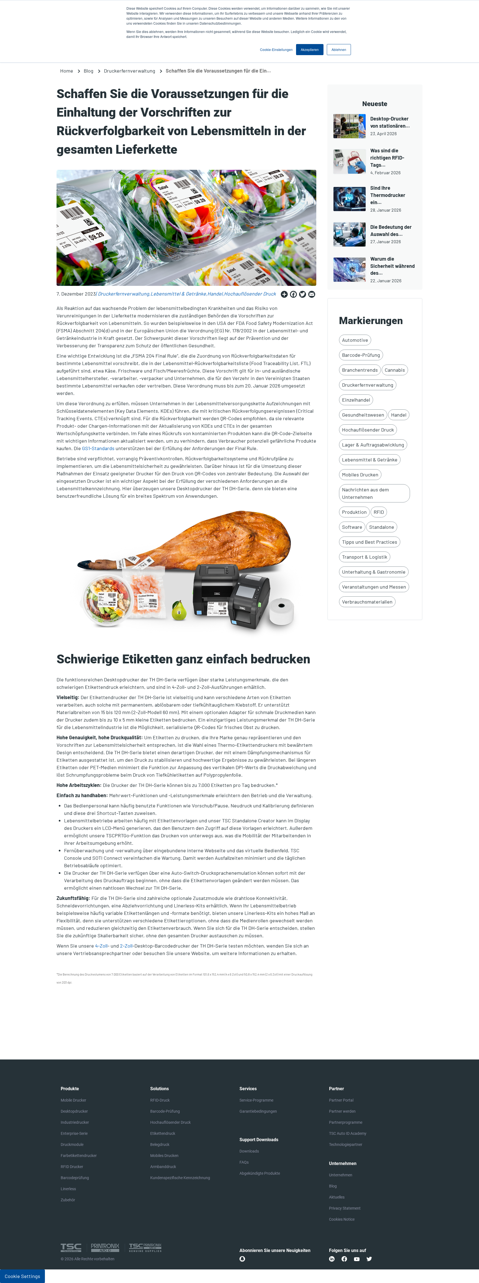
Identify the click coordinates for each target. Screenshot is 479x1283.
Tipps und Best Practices (369, 542)
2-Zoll (126, 946)
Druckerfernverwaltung (129, 71)
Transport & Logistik (364, 557)
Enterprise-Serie (74, 1133)
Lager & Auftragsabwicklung (373, 445)
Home (66, 71)
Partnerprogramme (345, 1122)
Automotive (355, 340)
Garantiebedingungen (258, 1111)
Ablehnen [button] (339, 49)
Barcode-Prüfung (361, 355)
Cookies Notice (342, 1219)
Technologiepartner (345, 1144)
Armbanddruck (163, 1166)
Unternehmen (340, 1175)
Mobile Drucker (73, 1100)
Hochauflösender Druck (250, 294)
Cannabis (395, 370)
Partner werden (342, 1111)
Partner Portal (341, 1100)
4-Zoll (101, 946)
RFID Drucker (72, 1166)
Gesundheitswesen (363, 415)
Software (352, 527)
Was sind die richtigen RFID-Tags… (387, 157)
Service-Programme (256, 1100)
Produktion (354, 512)
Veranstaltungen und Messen (374, 587)
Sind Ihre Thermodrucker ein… (387, 195)
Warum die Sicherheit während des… (392, 266)
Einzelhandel (356, 400)
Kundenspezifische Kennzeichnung (180, 1178)
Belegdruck (159, 1144)
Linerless (68, 1189)
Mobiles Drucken (360, 474)
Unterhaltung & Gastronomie (374, 572)
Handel (215, 294)
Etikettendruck (162, 1133)
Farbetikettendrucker (79, 1155)
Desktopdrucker (74, 1111)
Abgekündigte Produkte (260, 1173)
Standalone (381, 527)
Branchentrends (360, 370)
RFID (379, 512)
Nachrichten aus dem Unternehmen (365, 493)
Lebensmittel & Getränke (178, 294)
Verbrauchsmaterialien (367, 602)
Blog (88, 71)
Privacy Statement (345, 1208)
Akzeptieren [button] (310, 49)
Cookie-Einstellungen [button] (276, 49)
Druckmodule (72, 1144)
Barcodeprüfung (75, 1178)
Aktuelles (337, 1197)
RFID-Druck (160, 1100)
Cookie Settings (22, 1276)
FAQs (244, 1162)
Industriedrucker (75, 1122)
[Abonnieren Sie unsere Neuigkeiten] (242, 1259)
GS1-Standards (98, 448)
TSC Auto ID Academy (347, 1133)
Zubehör (68, 1200)
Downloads (249, 1151)
